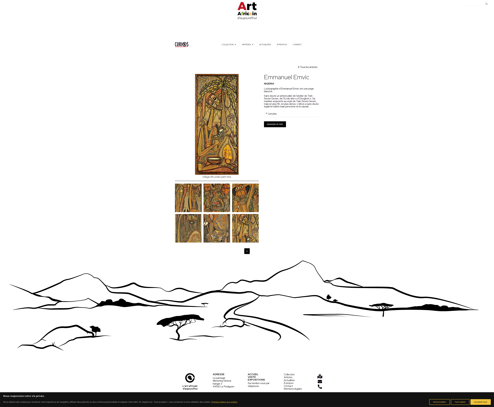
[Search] (486, 4)
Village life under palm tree (245, 228)
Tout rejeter (460, 402)
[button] (291, 113)
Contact (297, 44)
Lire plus (272, 113)
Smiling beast (188, 228)
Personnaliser (439, 402)
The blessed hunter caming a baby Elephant (216, 228)
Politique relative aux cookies (224, 402)
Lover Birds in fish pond (188, 198)
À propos (282, 44)
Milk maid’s (217, 197)
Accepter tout (480, 402)
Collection (227, 44)
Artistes (246, 44)
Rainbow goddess (245, 197)
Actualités (265, 44)
